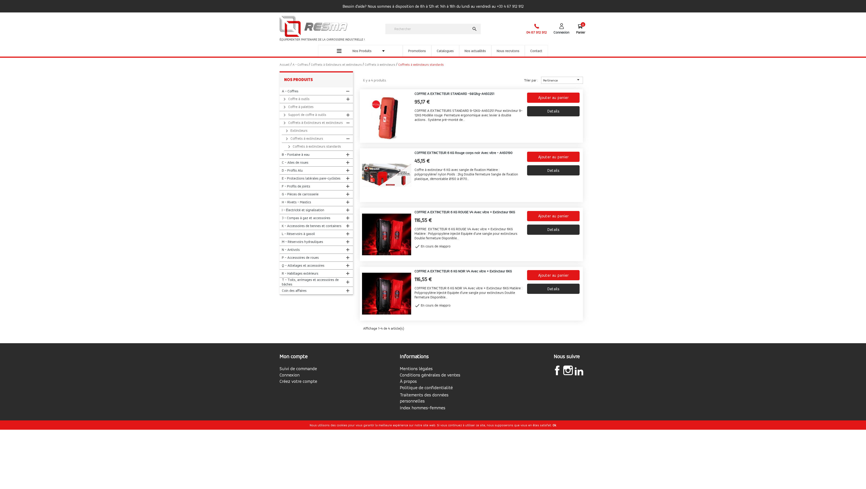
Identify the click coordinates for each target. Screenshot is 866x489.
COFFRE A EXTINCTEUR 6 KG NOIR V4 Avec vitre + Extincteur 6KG (463, 271)
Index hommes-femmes (422, 408)
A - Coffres (290, 91)
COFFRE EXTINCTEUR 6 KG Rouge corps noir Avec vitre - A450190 (464, 153)
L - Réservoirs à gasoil (298, 234)
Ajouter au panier (553, 97)
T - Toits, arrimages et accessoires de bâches (310, 282)
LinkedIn (578, 371)
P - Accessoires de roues (300, 257)
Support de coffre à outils (304, 115)
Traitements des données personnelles (424, 398)
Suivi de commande (298, 369)
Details (553, 111)
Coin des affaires (294, 290)
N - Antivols (291, 249)
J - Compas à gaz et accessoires (306, 218)
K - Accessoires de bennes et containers (311, 226)
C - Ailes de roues (295, 162)
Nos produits (298, 79)
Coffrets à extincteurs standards (313, 146)
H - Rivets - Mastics (296, 202)
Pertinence (562, 79)
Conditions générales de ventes (430, 375)
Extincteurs (295, 131)
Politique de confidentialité (426, 388)
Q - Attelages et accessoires (303, 265)
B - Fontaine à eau (295, 154)
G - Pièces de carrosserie (300, 194)
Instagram (568, 370)
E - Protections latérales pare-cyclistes (311, 178)
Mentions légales (416, 369)
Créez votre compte (298, 381)
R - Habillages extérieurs (300, 273)
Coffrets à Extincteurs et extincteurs (312, 123)
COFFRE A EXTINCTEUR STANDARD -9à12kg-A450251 (454, 93)
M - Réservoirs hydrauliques (302, 242)
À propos (408, 381)
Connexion (290, 375)
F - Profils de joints (296, 186)
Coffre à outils (295, 99)
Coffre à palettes (298, 107)
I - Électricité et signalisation (303, 210)
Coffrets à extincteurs (303, 138)
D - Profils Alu (292, 170)
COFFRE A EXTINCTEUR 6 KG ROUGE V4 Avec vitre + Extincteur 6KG (465, 212)
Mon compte (294, 356)
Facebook (557, 370)
